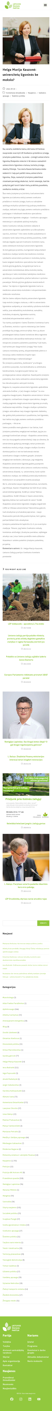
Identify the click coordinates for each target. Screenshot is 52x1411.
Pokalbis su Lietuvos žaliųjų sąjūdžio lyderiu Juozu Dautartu (26, 658)
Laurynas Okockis (10, 1108)
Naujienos (32, 93)
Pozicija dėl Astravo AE (12, 1172)
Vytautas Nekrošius (11, 1283)
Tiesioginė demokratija (12, 1260)
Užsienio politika (10, 1271)
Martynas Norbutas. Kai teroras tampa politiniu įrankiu (23, 943)
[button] (45, 5)
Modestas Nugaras (10, 1149)
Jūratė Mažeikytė (10, 1079)
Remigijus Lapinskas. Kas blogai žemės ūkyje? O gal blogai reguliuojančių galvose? (26, 743)
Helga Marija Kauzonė (12, 1062)
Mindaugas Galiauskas (12, 1143)
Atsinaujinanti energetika (13, 1021)
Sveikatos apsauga (11, 1231)
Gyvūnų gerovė (9, 1056)
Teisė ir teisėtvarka (11, 1248)
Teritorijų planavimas (12, 1254)
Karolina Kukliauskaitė (12, 1091)
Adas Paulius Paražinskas (13, 1003)
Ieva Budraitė (8, 1067)
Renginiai (6, 1196)
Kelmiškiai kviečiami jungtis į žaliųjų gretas (26, 823)
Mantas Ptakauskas (11, 1120)
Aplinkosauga (8, 1009)
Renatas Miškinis (10, 1190)
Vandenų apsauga (10, 1277)
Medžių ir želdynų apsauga (14, 1137)
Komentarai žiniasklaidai (15, 93)
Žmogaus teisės (9, 1301)
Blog (5, 1027)
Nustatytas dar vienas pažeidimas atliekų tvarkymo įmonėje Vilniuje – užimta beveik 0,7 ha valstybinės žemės (24, 975)
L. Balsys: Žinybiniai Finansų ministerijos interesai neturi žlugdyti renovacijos (26, 758)
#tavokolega (8, 997)
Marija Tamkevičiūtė (11, 1126)
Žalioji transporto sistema (13, 1289)
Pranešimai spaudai (11, 1178)
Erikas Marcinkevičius (12, 1050)
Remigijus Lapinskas (11, 1184)
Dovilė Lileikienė (10, 1032)
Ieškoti (43, 923)
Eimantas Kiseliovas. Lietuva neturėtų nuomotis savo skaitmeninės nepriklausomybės (21, 958)
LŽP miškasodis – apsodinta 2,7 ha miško (26, 624)
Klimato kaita (8, 1097)
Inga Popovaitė (9, 1073)
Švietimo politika (18, 96)
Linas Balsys (8, 1114)
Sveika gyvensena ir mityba (14, 1225)
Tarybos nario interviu (12, 1242)
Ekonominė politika (11, 1044)
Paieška (5, 918)
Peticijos (6, 1166)
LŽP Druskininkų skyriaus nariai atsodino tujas (26, 899)
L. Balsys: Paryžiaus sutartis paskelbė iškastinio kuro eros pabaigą (26, 886)
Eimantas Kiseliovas (11, 1038)
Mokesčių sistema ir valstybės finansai (19, 1155)
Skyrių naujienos (10, 1207)
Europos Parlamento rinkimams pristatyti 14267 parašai (26, 676)
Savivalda (7, 1202)
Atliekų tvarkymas (10, 1015)
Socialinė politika (10, 1213)
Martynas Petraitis (10, 1131)
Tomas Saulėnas (9, 1266)
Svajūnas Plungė (10, 1219)
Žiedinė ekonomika (11, 1295)
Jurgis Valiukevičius (11, 1085)
